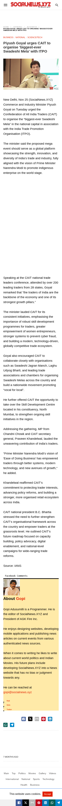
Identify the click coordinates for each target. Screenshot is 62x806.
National (20, 37)
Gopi (20, 598)
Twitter (9, 709)
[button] (31, 74)
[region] (31, 16)
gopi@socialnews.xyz (17, 692)
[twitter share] (30, 719)
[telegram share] (12, 725)
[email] (32, 802)
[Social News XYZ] (31, 5)
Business (32, 27)
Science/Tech (34, 37)
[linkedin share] (50, 719)
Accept (47, 794)
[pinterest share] (43, 719)
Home (6, 27)
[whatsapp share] (5, 725)
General (18, 27)
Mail (8, 701)
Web (8, 705)
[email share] (37, 719)
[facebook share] (23, 719)
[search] (57, 5)
